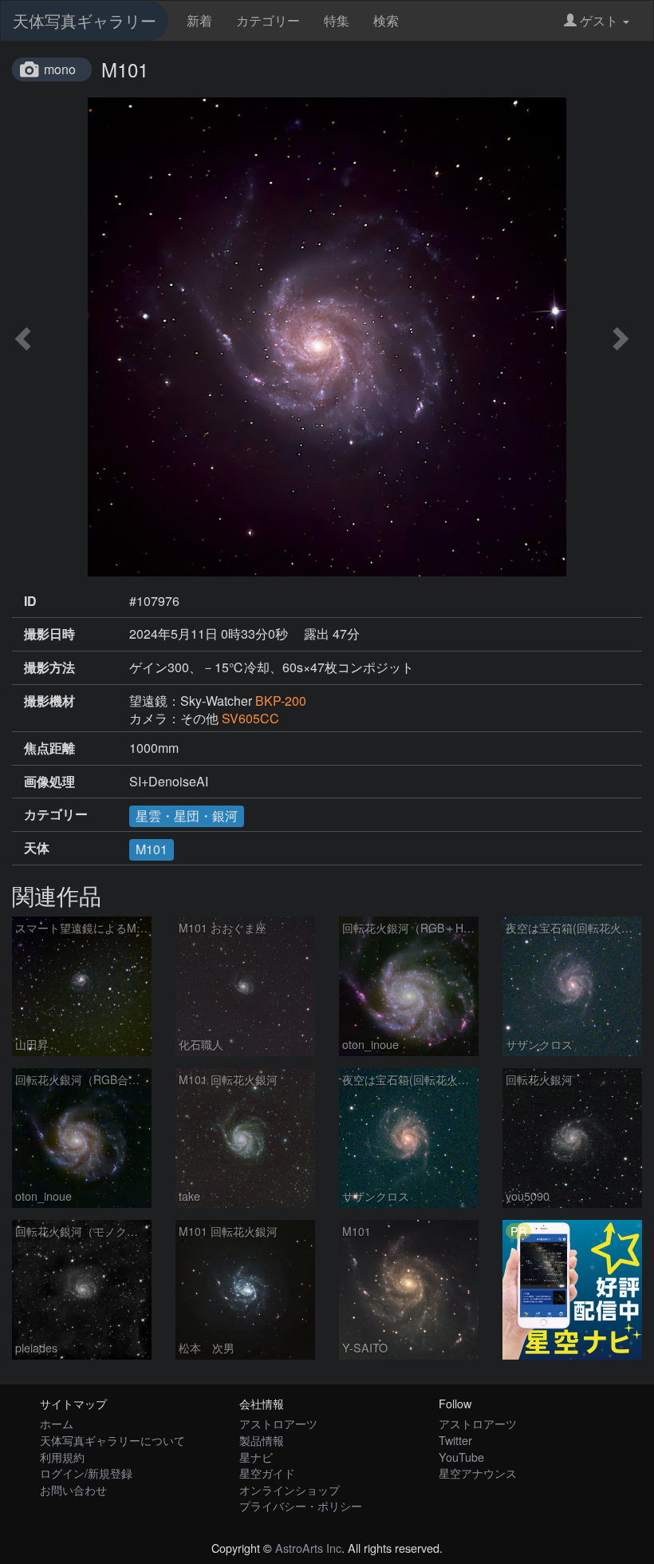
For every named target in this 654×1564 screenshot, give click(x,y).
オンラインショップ (289, 1489)
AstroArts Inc (308, 1547)
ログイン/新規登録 (86, 1472)
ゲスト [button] (599, 20)
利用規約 (62, 1456)
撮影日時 (49, 634)
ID (30, 601)
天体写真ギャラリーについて (112, 1439)
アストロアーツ (278, 1423)
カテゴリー (268, 20)
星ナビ (256, 1456)
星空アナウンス (478, 1472)
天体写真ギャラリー (84, 20)
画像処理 (49, 781)
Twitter (455, 1439)
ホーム (56, 1423)
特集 (336, 20)
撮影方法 (49, 667)
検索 (386, 20)
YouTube (461, 1456)
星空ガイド (267, 1472)
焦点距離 (49, 748)
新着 (199, 20)
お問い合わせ (73, 1489)
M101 (151, 849)
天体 (36, 848)
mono (60, 69)
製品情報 (261, 1439)
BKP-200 (280, 700)
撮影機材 (49, 701)
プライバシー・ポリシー (300, 1505)
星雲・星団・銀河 (187, 815)
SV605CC (250, 718)
